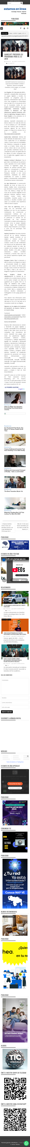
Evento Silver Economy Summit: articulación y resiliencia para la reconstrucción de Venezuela (13, 660)
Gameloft (11, 63)
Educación (4, 619)
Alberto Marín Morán (19, 61)
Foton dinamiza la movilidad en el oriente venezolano (14, 606)
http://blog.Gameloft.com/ (11, 318)
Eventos (3, 40)
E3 (8, 63)
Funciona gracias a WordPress (9, 1142)
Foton (8, 610)
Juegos (7, 40)
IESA (8, 665)
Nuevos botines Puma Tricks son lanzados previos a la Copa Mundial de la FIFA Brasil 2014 (7, 527)
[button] (26, 1143)
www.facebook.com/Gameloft (12, 315)
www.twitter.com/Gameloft (11, 317)
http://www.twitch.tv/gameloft (12, 134)
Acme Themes (16, 1144)
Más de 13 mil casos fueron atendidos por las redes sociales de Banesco (22, 526)
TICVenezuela (17, 647)
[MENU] (1, 28)
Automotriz (4, 592)
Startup (12, 647)
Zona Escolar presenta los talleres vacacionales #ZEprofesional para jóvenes (15, 633)
